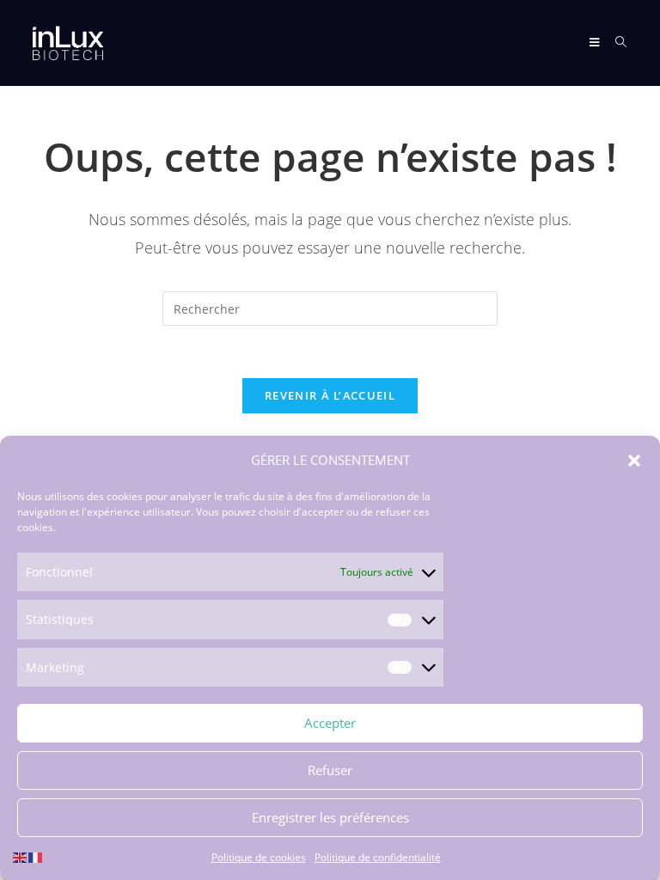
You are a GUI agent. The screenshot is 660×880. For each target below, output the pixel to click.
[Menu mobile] (596, 42)
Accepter (330, 722)
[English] (20, 856)
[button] (634, 460)
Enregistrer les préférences (330, 817)
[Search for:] (614, 42)
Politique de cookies (258, 857)
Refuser (330, 770)
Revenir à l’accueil (330, 395)
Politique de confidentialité (378, 857)
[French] (36, 856)
